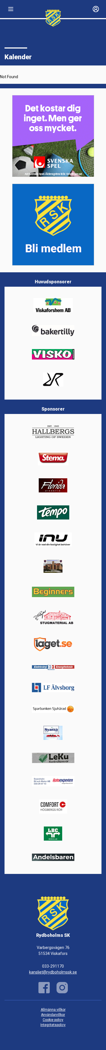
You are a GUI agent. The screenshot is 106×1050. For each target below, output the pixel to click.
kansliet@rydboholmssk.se (53, 972)
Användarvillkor (53, 1015)
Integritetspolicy (53, 1025)
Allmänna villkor (53, 1010)
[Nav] (11, 9)
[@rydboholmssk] (62, 987)
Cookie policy (53, 1020)
